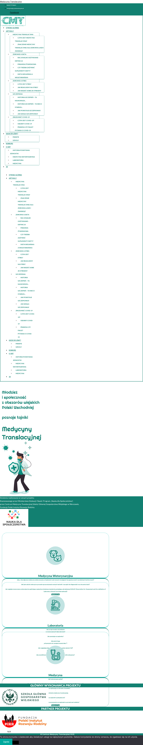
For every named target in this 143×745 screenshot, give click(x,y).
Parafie (16, 137)
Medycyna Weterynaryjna (24, 157)
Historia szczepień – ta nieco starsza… (28, 105)
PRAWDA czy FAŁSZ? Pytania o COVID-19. (24, 128)
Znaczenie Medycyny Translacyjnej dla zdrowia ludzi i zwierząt (29, 47)
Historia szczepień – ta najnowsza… (26, 98)
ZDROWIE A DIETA (19, 54)
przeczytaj (55, 705)
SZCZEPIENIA (18, 94)
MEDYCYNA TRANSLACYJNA (23, 34)
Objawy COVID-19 (25, 124)
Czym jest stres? (24, 84)
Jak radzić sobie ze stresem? (29, 91)
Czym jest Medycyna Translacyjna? (25, 39)
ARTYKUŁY (10, 31)
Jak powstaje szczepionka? (29, 110)
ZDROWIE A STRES (19, 81)
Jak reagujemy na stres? (28, 87)
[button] (45, 31)
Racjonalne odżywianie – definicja (27, 59)
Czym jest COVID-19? (26, 120)
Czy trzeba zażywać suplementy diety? (25, 69)
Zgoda (6, 742)
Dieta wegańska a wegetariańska (24, 75)
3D (7, 167)
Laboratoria (18, 160)
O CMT (8, 147)
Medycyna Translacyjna (11, 1)
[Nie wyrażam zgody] (15, 742)
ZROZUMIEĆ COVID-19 (21, 117)
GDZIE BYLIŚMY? (12, 134)
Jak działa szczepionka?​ (28, 114)
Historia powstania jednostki (20, 151)
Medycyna (17, 163)
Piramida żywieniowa (27, 64)
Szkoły (16, 140)
